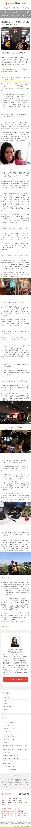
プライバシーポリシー (8, 766)
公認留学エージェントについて (11, 755)
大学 (5, 12)
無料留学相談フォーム (8, 811)
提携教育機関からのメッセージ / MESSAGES (14, 749)
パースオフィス (8, 734)
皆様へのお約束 (22, 813)
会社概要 (20, 811)
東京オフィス (7, 742)
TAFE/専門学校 (7, 706)
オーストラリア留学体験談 (10, 769)
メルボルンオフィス (9, 728)
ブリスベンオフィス (9, 736)
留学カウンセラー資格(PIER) (10, 758)
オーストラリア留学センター (10, 723)
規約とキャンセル (7, 761)
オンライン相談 (5, 8)
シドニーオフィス (8, 725)
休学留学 (5, 16)
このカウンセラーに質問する (17, 679)
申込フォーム (26, 8)
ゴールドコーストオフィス (10, 739)
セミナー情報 (26, 16)
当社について (15, 16)
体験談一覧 (6, 698)
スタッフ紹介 (6, 752)
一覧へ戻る (8, 626)
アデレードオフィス (9, 731)
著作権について (7, 763)
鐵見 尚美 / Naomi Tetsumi (15, 649)
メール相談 (16, 8)
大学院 (15, 12)
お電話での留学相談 (7, 813)
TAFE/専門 (26, 12)
